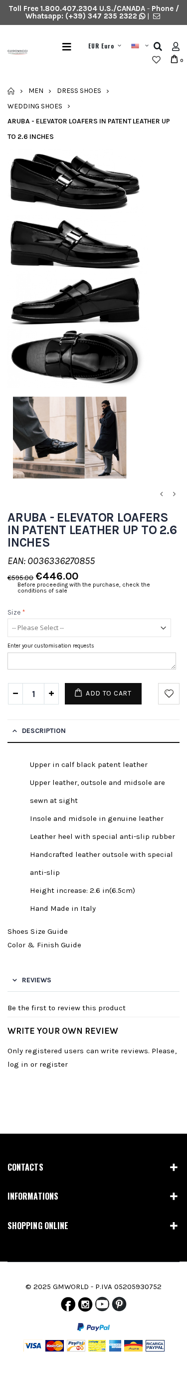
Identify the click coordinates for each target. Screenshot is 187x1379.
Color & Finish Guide (44, 944)
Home (11, 90)
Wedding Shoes (34, 105)
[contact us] (157, 15)
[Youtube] (102, 1306)
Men (35, 90)
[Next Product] (174, 494)
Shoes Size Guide (37, 931)
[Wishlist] (156, 60)
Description (44, 730)
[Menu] (66, 46)
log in (17, 1064)
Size (16, 612)
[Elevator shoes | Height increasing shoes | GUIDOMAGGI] (13, 53)
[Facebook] (68, 1306)
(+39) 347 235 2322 (101, 15)
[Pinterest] (119, 1306)
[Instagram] (85, 1306)
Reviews (36, 980)
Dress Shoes (79, 90)
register (53, 1064)
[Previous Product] (161, 494)
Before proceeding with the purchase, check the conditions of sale (83, 587)
